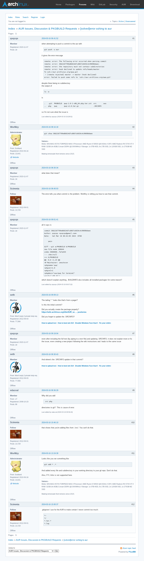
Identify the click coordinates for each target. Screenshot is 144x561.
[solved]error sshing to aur (96, 28)
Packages (70, 4)
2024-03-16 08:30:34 (50, 168)
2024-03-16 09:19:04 (50, 333)
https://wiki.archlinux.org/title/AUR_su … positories (64, 312)
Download (135, 4)
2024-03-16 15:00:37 (50, 504)
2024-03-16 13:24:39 (50, 453)
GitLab (102, 4)
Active (121, 21)
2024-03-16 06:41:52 (50, 38)
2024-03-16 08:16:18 (50, 127)
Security (113, 4)
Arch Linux (15, 4)
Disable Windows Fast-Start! (86, 323)
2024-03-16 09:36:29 (50, 390)
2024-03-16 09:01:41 (50, 219)
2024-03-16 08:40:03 (50, 189)
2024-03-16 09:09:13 (50, 295)
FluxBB (132, 552)
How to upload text (49, 323)
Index (10, 17)
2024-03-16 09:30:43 (50, 354)
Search (25, 17)
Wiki (93, 4)
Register (34, 17)
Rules (17, 17)
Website (16, 157)
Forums (82, 4)
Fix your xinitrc (105, 323)
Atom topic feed (129, 548)
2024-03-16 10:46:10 (50, 422)
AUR (124, 4)
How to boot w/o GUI (66, 323)
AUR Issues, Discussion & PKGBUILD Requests (47, 28)
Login (42, 17)
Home (58, 4)
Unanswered (130, 21)
